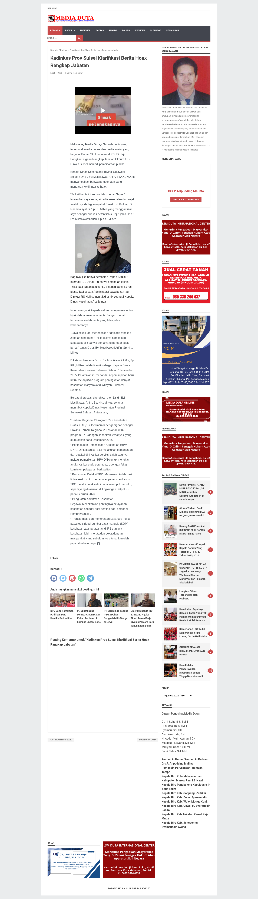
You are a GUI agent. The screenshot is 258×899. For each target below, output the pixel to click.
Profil (68, 30)
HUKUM (113, 30)
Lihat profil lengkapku (186, 199)
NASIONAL (85, 30)
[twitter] (63, 578)
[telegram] (90, 578)
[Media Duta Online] (71, 18)
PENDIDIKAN (172, 30)
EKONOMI (140, 30)
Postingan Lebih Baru (61, 740)
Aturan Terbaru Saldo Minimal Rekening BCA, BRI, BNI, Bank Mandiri (192, 512)
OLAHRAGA (155, 30)
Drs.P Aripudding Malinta (186, 191)
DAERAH (100, 30)
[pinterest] (72, 578)
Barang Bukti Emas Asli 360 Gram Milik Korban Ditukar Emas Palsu (192, 530)
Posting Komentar (73, 73)
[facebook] (53, 578)
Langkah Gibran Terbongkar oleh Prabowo (188, 595)
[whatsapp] (81, 578)
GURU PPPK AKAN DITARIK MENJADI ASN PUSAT (192, 651)
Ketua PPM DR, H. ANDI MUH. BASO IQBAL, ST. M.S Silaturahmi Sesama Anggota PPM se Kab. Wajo (192, 492)
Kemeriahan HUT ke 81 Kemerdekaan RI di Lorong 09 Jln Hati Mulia (193, 633)
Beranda (52, 8)
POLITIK (126, 30)
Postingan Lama (147, 740)
